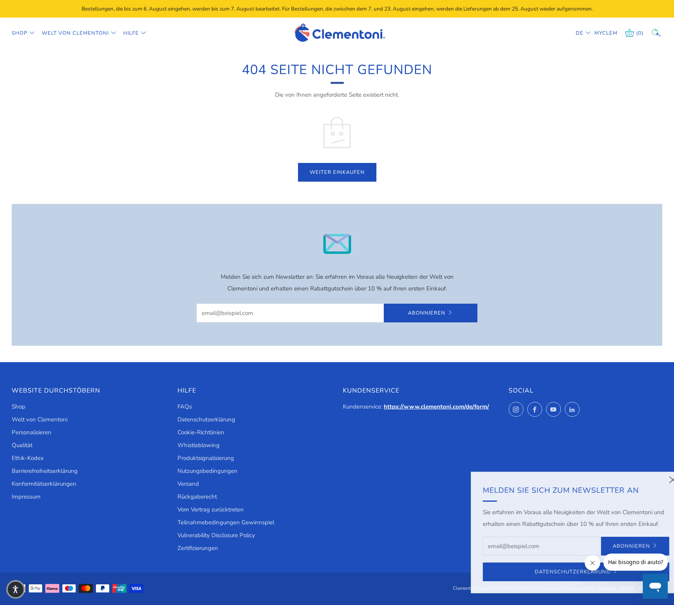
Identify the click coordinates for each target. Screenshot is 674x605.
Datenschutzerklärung (206, 419)
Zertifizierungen (197, 548)
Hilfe (131, 33)
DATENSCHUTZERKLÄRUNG (549, 571)
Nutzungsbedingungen (207, 471)
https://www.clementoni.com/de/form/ (436, 406)
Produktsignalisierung (205, 458)
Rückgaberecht (197, 497)
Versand (188, 484)
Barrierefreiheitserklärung (45, 471)
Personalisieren (31, 432)
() (640, 33)
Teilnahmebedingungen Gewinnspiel (225, 522)
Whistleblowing (198, 445)
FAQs (184, 406)
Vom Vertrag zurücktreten (210, 509)
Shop (19, 33)
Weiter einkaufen (337, 172)
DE (580, 33)
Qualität (22, 445)
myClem (600, 33)
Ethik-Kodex (28, 458)
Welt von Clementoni (75, 33)
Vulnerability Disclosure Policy (216, 535)
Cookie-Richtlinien (200, 432)
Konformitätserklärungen (44, 484)
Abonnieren (426, 313)
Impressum (26, 497)
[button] (15, 589)
